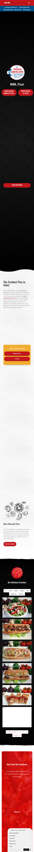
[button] (7, 813)
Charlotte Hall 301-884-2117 (11, 7)
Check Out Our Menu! (10, 544)
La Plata (17, 359)
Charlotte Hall (17, 353)
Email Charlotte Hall (9, 9)
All (5, 590)
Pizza (10, 590)
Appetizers (13, 594)
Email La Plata (19, 9)
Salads (22, 590)
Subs (28, 590)
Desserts (21, 594)
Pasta (15, 590)
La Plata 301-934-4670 (24, 7)
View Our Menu (27, 9)
